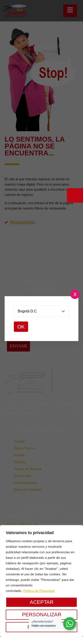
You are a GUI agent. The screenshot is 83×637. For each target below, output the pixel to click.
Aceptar (41, 602)
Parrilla (19, 455)
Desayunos (22, 476)
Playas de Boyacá (27, 469)
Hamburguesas (25, 483)
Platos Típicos (24, 448)
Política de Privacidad (39, 591)
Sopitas (19, 441)
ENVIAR (18, 345)
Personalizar (41, 614)
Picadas (20, 462)
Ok (21, 326)
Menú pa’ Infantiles (28, 490)
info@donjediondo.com (22, 524)
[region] (41, 581)
